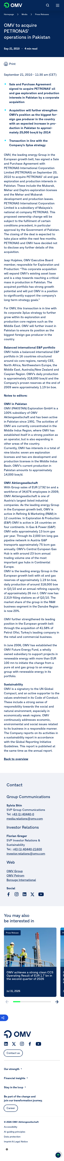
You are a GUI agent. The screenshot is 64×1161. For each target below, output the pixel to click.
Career (11, 1108)
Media (24, 14)
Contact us (13, 1053)
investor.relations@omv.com (26, 853)
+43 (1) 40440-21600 (27, 849)
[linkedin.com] (24, 894)
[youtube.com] (41, 894)
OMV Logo (10, 4)
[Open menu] (57, 5)
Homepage (9, 14)
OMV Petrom (15, 875)
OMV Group (15, 871)
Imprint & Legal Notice (16, 1141)
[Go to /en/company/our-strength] (7, 1149)
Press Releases (42, 14)
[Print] (10, 64)
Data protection (12, 1136)
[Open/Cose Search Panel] (48, 5)
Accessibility (10, 1126)
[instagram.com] (16, 894)
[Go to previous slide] (7, 1002)
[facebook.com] (9, 894)
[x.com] (32, 894)
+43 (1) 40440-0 (23, 814)
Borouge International (21, 880)
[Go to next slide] (56, 1002)
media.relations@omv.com (25, 818)
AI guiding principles (14, 1131)
